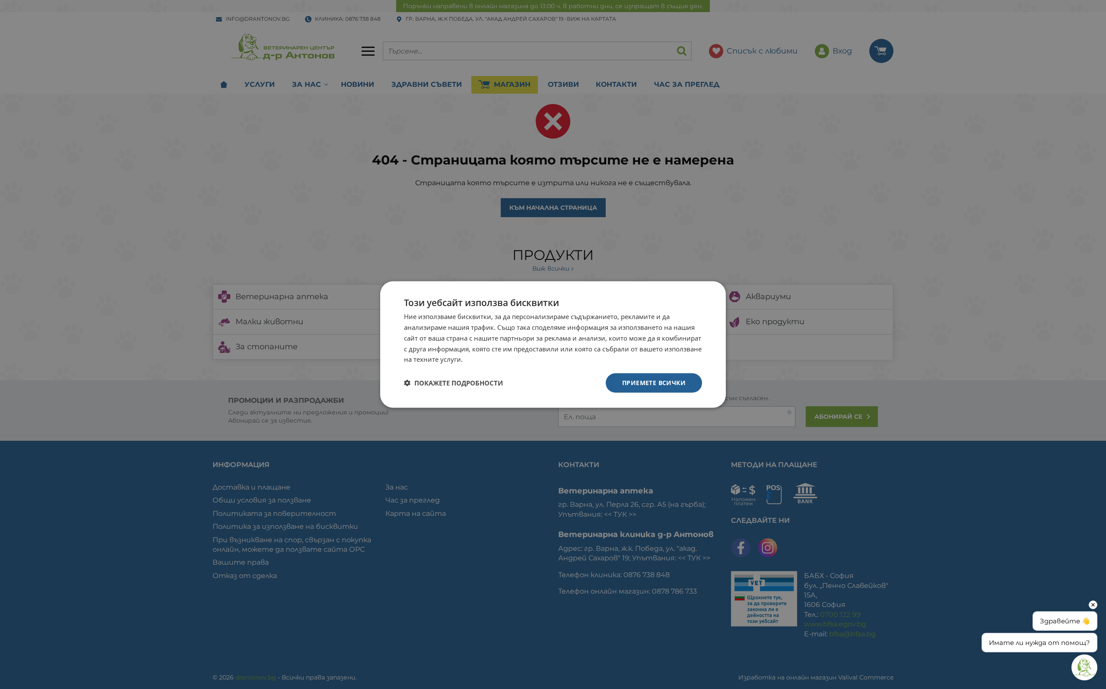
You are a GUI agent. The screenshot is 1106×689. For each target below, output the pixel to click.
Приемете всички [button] (654, 383)
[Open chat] (1084, 667)
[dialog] (553, 344)
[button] (453, 383)
